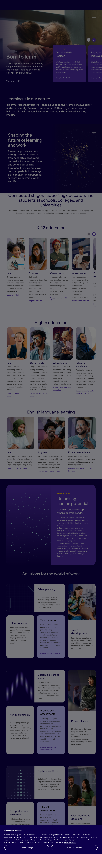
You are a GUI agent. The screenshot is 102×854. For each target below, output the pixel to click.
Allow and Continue (74, 848)
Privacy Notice (70, 842)
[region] (51, 839)
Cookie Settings (27, 848)
